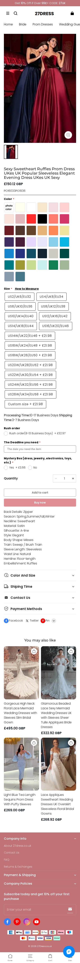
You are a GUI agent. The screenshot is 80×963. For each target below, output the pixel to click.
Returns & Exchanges (18, 867)
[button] (8, 13)
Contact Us (11, 853)
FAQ (6, 860)
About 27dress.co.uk (17, 846)
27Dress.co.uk (44, 946)
